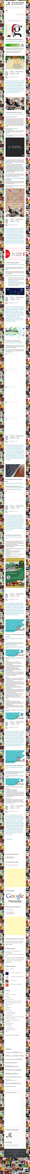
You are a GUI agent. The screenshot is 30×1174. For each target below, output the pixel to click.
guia (13, 88)
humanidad (10, 455)
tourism (7, 92)
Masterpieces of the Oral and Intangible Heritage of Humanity (15, 168)
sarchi (13, 241)
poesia (22, 525)
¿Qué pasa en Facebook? (12, 1035)
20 (11, 308)
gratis (8, 88)
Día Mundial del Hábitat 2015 (13, 341)
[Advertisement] (16, 878)
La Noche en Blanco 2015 (12, 262)
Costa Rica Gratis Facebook (7, 7)
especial (21, 85)
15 (21, 80)
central (11, 734)
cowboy (12, 232)
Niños (14, 80)
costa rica (9, 83)
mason (21, 826)
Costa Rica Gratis (21, 41)
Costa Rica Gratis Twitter (10, 7)
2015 (23, 80)
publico (8, 91)
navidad (16, 89)
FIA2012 (16, 1066)
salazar (17, 526)
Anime (20, 1052)
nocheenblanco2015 (9, 318)
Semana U (18, 1077)
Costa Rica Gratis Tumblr (22, 7)
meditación (10, 828)
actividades (10, 82)
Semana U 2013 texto (11, 1013)
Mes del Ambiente (10, 1028)
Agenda (12, 969)
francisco (12, 610)
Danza (8, 1063)
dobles (12, 822)
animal (21, 604)
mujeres (22, 741)
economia (16, 737)
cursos (8, 85)
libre (23, 237)
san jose (11, 91)
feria (18, 738)
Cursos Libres (8, 997)
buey (11, 231)
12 (20, 80)
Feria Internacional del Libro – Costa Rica (14, 1001)
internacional (11, 523)
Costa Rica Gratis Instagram (7, 10)
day (11, 85)
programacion (21, 240)
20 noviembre (14, 308)
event (6, 86)
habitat (20, 453)
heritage (15, 237)
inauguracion (21, 88)
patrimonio (17, 240)
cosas (18, 231)
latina (8, 741)
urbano (19, 458)
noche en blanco (17, 316)
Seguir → (14, 802)
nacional (12, 89)
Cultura (14, 1059)
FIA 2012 (8, 1026)
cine (19, 734)
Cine (13, 306)
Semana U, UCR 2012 (11, 1029)
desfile (13, 234)
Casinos (11, 1056)
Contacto (7, 996)
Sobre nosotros (9, 1015)
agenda (14, 82)
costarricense (13, 83)
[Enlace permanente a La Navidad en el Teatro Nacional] (15, 30)
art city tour (17, 309)
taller (6, 458)
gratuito (11, 88)
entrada (18, 85)
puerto (21, 829)
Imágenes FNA (8, 1007)
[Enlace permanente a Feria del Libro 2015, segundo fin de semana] (15, 625)
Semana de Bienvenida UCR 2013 (12, 1020)
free (21, 86)
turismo (10, 92)
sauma (7, 528)
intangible (20, 237)
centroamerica (15, 734)
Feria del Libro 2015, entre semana (15, 765)
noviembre (19, 238)
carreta (13, 231)
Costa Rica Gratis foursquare (19, 7)
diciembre (15, 85)
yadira (21, 832)
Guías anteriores (9, 1024)
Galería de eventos (9, 1004)
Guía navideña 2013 (10, 1023)
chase (7, 819)
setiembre (13, 744)
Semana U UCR (9, 1010)
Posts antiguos (9, 839)
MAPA (7, 1031)
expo (12, 86)
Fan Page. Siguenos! (11, 1092)
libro (12, 741)
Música (11, 80)
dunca (15, 822)
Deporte (14, 1063)
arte (20, 82)
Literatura (15, 515)
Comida (21, 1056)
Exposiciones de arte (10, 999)
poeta (6, 526)
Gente (7, 1005)
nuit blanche (17, 318)
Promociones (10, 1077)
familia (14, 86)
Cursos (19, 1059)
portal (19, 89)
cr (14, 232)
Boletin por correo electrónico (13, 907)
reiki (6, 831)
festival (17, 86)
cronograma (20, 83)
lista (8, 89)
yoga (21, 458)
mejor (10, 89)
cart (16, 231)
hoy (17, 88)
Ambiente (11, 445)
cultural (12, 312)
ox (21, 238)
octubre (7, 456)
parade (8, 240)
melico (21, 523)
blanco (23, 309)
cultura (21, 232)
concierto (22, 734)
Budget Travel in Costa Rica (11, 994)
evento (9, 86)
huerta (7, 455)
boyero (8, 231)
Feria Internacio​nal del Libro (16, 984)
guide (16, 88)
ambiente (17, 82)
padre (8, 829)
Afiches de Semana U (11, 1012)
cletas (7, 449)
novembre (15, 238)
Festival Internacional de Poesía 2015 (13, 960)
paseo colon (12, 240)
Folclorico (12, 228)
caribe (8, 734)
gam (6, 88)
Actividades (9, 1052)
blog (22, 82)
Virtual (14, 1086)
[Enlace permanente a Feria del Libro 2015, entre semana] (15, 756)
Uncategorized (13, 1080)
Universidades (11, 1083)
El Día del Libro (14, 980)
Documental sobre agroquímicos (17, 976)
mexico (16, 828)
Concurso (9, 1059)
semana (15, 91)
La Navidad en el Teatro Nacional (14, 39)
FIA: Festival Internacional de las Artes (13, 1002)
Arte (11, 306)
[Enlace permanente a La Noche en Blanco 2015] (15, 254)
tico (20, 91)
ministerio (9, 525)
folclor (19, 86)
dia (12, 85)
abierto (7, 82)
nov (13, 318)
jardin (13, 455)
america (21, 732)
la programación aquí (17, 489)
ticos (23, 744)
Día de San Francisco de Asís (13, 535)
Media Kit (7, 1009)
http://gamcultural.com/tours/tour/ (17, 275)
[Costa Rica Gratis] (15, 3)
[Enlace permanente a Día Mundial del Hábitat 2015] (15, 332)
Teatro (18, 91)
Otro (18, 1074)
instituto (7, 523)
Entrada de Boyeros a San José (14, 112)
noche (12, 316)
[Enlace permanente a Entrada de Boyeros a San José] (15, 103)
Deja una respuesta (15, 92)
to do (22, 91)
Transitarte (8, 1021)
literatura (16, 741)
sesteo (19, 241)
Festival (15, 306)
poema (19, 525)
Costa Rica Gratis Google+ (13, 7)
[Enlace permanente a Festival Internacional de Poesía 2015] (15, 470)
